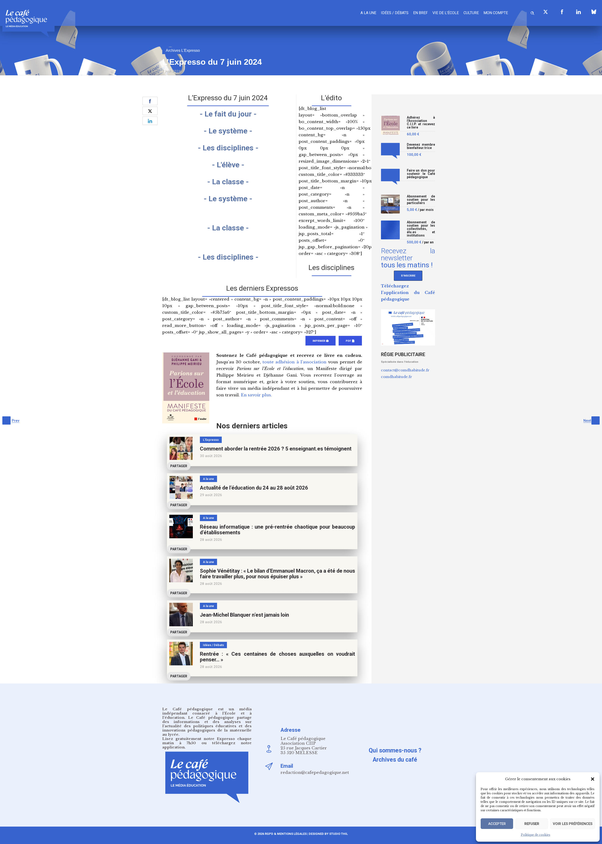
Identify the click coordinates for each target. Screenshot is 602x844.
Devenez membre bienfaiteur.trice (421, 146)
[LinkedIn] (578, 12)
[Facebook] (562, 12)
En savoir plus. (256, 395)
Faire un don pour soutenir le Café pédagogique (421, 174)
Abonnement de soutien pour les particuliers (421, 200)
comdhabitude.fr (396, 376)
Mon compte (495, 13)
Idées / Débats (394, 13)
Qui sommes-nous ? (395, 750)
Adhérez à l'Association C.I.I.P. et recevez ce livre (421, 122)
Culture (471, 13)
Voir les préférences (572, 824)
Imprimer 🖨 (321, 340)
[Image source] (594, 11)
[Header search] (532, 12)
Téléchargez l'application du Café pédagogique (408, 293)
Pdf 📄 (350, 340)
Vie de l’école (445, 13)
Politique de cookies (535, 834)
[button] (592, 779)
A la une (368, 13)
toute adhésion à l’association (294, 362)
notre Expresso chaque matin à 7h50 (207, 740)
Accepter (497, 824)
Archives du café (395, 759)
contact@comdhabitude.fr (405, 370)
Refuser (531, 824)
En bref (420, 13)
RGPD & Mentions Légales (286, 834)
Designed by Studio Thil (328, 834)
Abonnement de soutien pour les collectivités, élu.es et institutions (421, 229)
